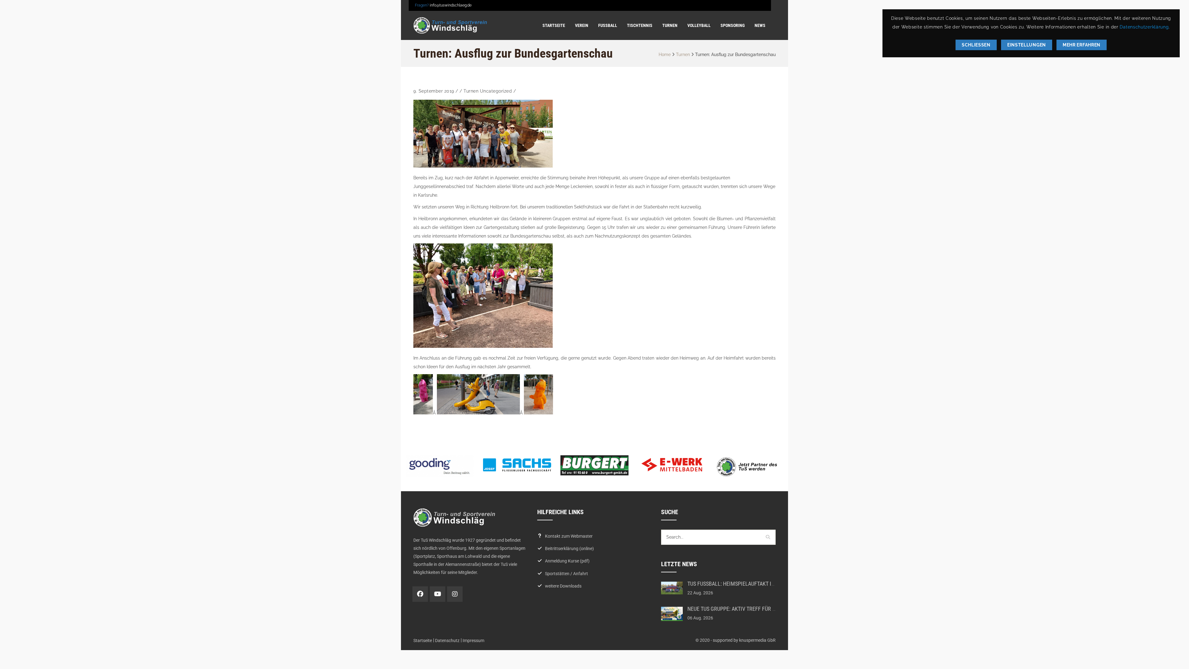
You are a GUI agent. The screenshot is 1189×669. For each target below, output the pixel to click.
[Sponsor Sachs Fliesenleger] (517, 464)
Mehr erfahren (1081, 44)
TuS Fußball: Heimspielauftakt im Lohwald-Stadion (754, 583)
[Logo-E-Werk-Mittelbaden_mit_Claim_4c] (672, 464)
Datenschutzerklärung (1144, 26)
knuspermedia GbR (757, 640)
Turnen (683, 54)
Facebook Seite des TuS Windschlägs (420, 594)
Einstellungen (1026, 44)
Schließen (976, 44)
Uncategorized (496, 91)
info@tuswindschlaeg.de (451, 5)
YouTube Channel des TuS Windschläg (437, 594)
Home (665, 54)
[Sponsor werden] (749, 466)
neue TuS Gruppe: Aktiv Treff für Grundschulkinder (754, 609)
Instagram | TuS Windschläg (455, 594)
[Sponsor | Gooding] (440, 466)
